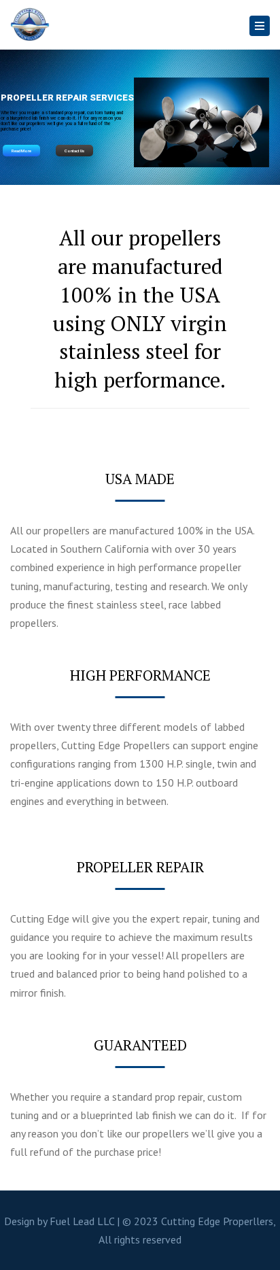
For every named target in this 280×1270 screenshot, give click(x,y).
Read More (21, 150)
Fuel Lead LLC (82, 1221)
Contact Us (74, 150)
